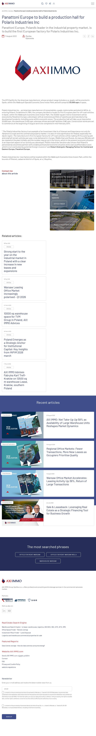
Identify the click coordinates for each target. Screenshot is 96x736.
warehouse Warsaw (48, 561)
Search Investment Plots (64, 225)
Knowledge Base (7, 502)
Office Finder (59, 204)
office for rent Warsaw (29, 555)
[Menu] (92, 3)
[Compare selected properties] (50, 4)
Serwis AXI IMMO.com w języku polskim (16, 656)
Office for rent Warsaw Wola (64, 555)
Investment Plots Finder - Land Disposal (16, 633)
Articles (10, 11)
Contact (5, 658)
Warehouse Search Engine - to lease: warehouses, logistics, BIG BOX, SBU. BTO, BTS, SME (34, 627)
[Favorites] (46, 4)
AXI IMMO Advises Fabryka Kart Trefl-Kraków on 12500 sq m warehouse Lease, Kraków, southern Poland (16, 380)
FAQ (3, 661)
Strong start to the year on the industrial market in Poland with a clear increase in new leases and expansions (15, 261)
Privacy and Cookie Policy (11, 664)
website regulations (9, 667)
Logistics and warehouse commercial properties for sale (22, 635)
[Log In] (54, 3)
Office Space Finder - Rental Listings (15, 630)
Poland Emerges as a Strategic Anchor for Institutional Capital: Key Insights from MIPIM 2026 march (16, 347)
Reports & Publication (8, 444)
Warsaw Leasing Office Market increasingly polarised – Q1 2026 (15, 292)
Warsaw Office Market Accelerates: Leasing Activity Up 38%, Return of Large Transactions (66, 481)
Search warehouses (62, 183)
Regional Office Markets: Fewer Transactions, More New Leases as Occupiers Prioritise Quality (66, 452)
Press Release (6, 415)
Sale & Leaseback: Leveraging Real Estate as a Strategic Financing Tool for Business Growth (67, 510)
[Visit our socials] (4, 611)
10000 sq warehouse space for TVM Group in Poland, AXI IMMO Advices (16, 318)
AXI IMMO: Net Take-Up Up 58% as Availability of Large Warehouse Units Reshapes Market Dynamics (68, 423)
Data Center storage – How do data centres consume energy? (23, 646)
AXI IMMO (4, 11)
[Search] (42, 4)
